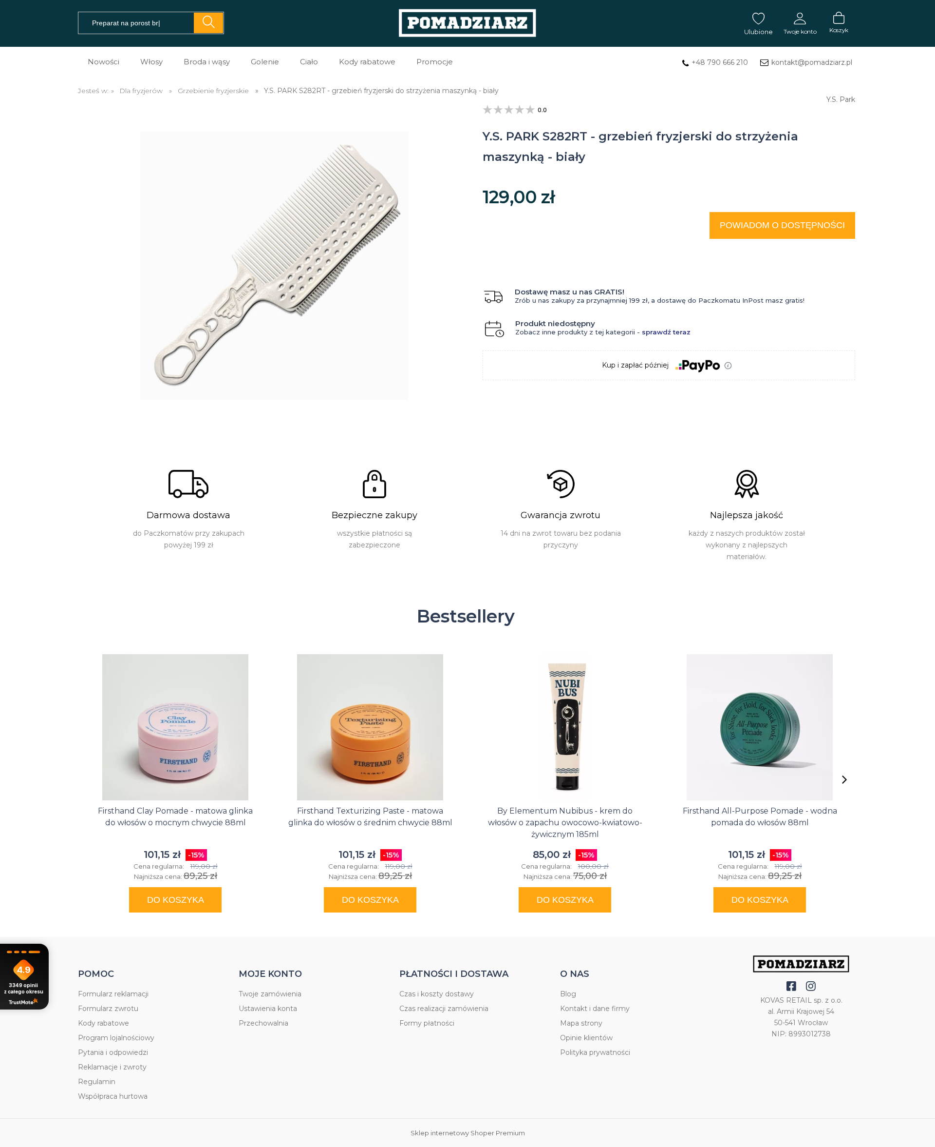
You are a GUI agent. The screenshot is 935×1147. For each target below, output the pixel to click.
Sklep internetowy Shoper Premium (468, 1133)
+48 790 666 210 (720, 62)
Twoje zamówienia (270, 994)
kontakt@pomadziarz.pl (811, 62)
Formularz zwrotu (108, 1008)
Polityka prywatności (595, 1052)
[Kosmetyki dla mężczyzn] (467, 23)
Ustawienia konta (268, 1008)
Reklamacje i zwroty (112, 1067)
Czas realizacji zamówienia (443, 1008)
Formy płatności (426, 1023)
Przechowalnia (263, 1023)
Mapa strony (581, 1023)
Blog (568, 994)
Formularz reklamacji (113, 994)
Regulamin (96, 1081)
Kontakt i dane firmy (595, 1008)
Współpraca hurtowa (113, 1096)
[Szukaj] (208, 23)
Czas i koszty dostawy (436, 994)
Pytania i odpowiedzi (113, 1052)
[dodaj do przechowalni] (838, 251)
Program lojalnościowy (116, 1037)
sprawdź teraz (666, 332)
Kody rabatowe (103, 1023)
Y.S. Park (840, 97)
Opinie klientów (586, 1037)
